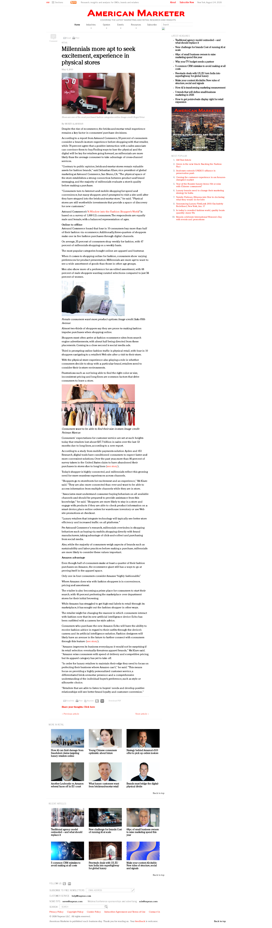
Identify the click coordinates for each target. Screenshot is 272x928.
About (173, 2)
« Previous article (70, 714)
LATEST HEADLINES (180, 36)
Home (77, 24)
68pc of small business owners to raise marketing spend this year (195, 56)
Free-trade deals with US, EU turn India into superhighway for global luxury (197, 75)
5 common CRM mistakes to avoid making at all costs (65, 864)
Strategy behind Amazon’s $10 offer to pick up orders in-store (142, 752)
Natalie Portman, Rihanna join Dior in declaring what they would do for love (200, 198)
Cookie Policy (94, 912)
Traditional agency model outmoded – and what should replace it (198, 41)
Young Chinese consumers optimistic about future (103, 752)
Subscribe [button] (152, 24)
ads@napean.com (148, 901)
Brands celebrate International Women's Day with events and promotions (199, 218)
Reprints (90, 701)
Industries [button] (91, 24)
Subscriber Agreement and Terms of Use (124, 912)
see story (112, 466)
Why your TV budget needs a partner (194, 62)
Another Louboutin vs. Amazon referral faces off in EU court (67, 785)
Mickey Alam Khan (74, 124)
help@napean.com (81, 896)
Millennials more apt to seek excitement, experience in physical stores (98, 56)
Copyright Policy (75, 912)
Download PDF (115, 701)
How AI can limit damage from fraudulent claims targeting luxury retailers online (67, 753)
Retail (65, 43)
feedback (140, 921)
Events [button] (120, 24)
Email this (70, 701)
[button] (57, 2)
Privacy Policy (56, 912)
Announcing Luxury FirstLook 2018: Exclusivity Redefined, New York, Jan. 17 (199, 205)
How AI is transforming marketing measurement (200, 88)
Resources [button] (136, 24)
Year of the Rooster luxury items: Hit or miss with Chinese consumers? (198, 185)
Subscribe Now (187, 2)
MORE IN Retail (56, 724)
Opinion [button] (106, 24)
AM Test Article (183, 160)
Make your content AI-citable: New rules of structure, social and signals (197, 82)
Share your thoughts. (78, 707)
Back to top (158, 793)
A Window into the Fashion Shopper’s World (113, 211)
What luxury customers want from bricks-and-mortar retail (104, 785)
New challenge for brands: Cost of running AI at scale (105, 831)
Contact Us (154, 912)
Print (77, 38)
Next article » (142, 714)
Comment (53, 41)
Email (68, 38)
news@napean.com (72, 901)
